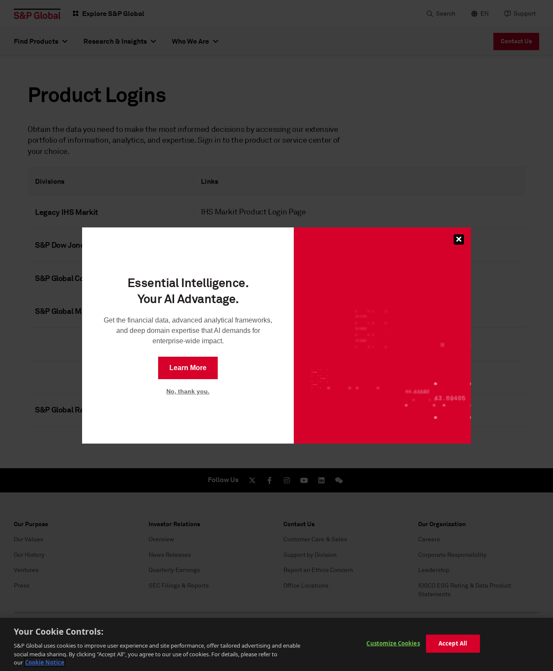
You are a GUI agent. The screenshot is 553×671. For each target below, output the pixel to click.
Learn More (188, 367)
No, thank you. (188, 391)
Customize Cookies (393, 643)
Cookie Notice (44, 662)
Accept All (453, 643)
